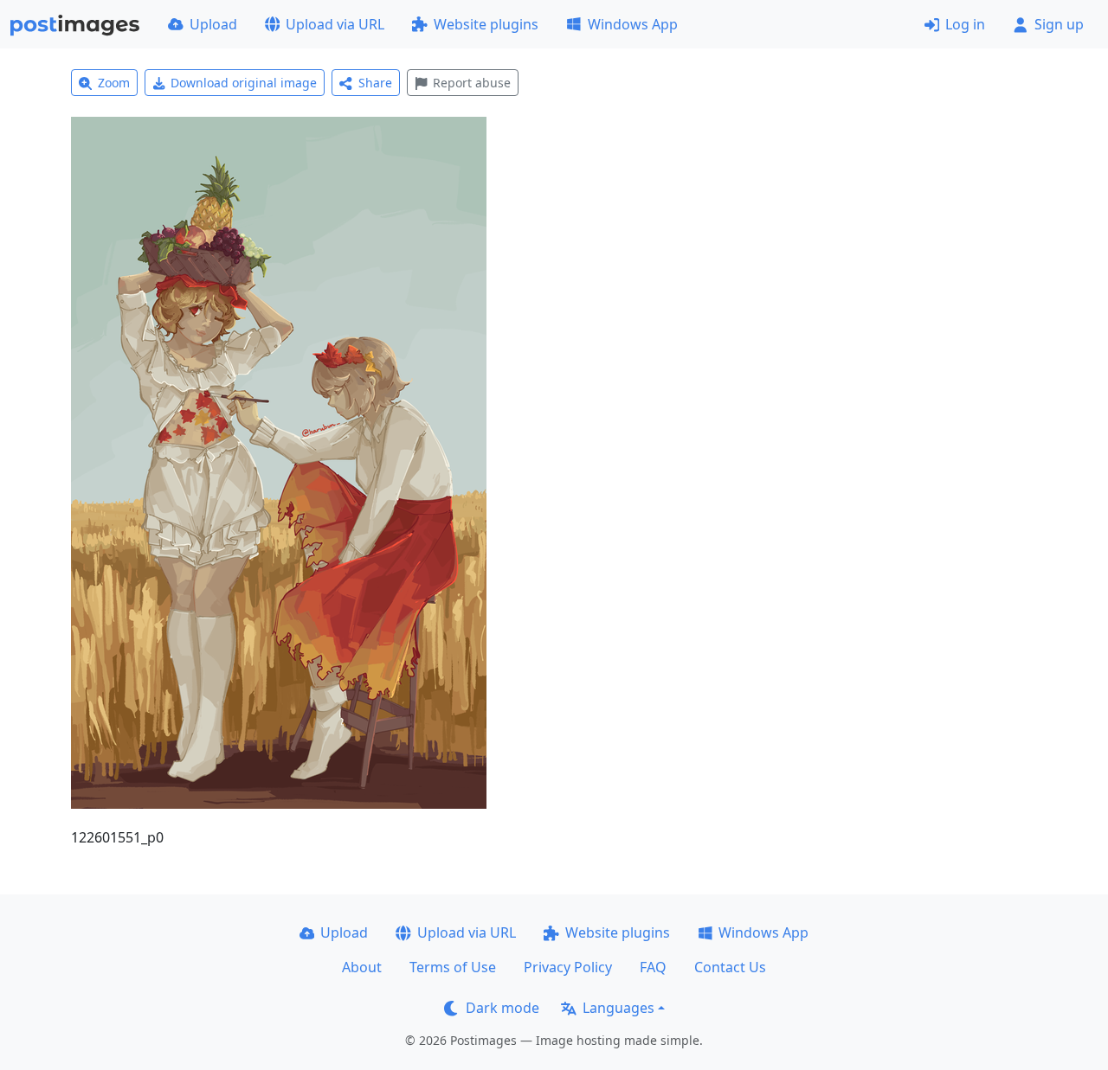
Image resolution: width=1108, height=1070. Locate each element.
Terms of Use (452, 967)
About (362, 967)
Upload (213, 24)
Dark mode (502, 1007)
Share (375, 82)
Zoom (114, 82)
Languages (618, 1007)
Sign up (1059, 24)
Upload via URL (335, 24)
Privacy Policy (568, 967)
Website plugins (486, 24)
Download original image (244, 82)
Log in (965, 24)
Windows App (633, 24)
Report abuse (472, 82)
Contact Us (730, 967)
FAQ (653, 967)
